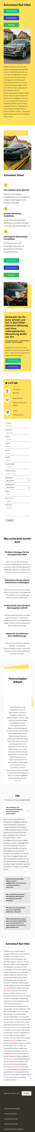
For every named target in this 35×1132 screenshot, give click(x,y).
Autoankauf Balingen (10, 1123)
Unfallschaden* (10, 484)
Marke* (7, 450)
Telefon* (8, 443)
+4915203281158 (11, 11)
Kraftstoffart (9, 477)
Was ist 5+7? (9, 498)
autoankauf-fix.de (15, 1076)
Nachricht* (8, 505)
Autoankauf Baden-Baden (12, 1118)
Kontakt (26, 1102)
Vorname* (8, 423)
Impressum (7, 1102)
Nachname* (9, 430)
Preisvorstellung (10, 471)
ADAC (14, 1049)
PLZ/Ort (7, 437)
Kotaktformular (11, 18)
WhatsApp (11, 25)
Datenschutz (15, 1102)
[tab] (17, 819)
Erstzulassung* (10, 464)
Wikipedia (9, 1000)
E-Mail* (7, 491)
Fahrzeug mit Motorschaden (12, 1036)
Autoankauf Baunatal (10, 1128)
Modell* (7, 457)
